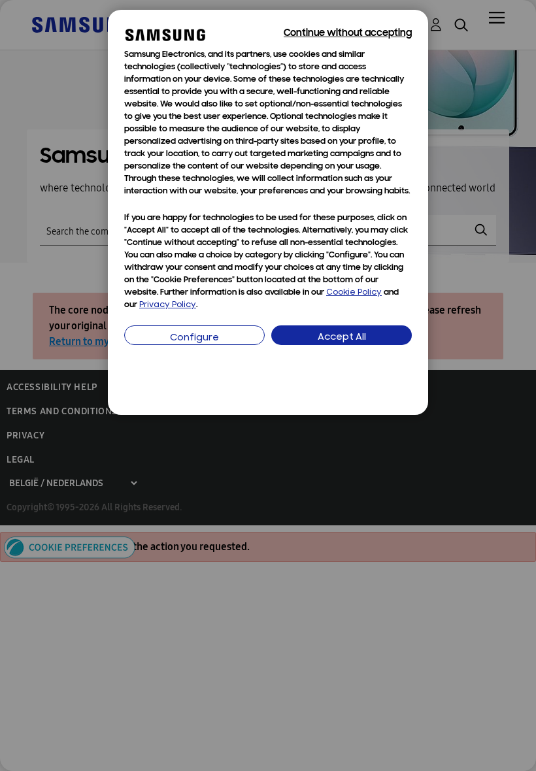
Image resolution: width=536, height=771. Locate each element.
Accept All (342, 337)
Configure (194, 338)
